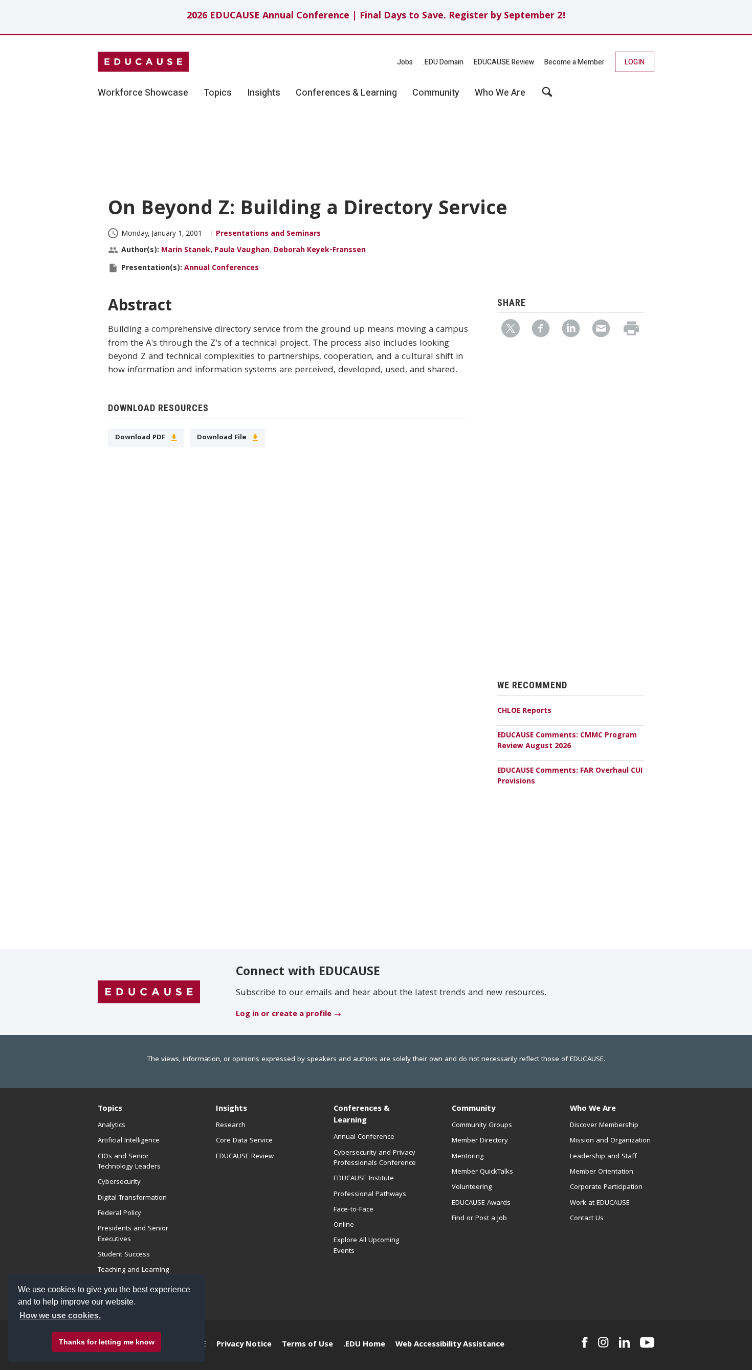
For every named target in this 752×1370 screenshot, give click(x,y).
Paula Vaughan (242, 250)
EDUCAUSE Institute (364, 1178)
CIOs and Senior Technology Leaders (129, 1162)
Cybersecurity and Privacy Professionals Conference (375, 1158)
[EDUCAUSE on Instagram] (603, 1342)
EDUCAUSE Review (504, 62)
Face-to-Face (353, 1210)
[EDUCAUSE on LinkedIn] (624, 1342)
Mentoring (467, 1156)
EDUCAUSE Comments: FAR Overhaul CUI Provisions (570, 776)
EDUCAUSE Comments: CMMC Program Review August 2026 (567, 741)
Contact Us (587, 1218)
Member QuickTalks (482, 1172)
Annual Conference (364, 1137)
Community (473, 1109)
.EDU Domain (443, 62)
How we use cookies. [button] (60, 1315)
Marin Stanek (185, 250)
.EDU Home (364, 1345)
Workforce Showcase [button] (143, 93)
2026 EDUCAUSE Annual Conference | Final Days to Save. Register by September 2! (376, 17)
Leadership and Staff (603, 1156)
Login (635, 62)
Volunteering (472, 1187)
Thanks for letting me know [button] (106, 1342)
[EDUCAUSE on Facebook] (584, 1342)
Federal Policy (119, 1213)
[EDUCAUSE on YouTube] (647, 1342)
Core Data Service (244, 1141)
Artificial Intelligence (129, 1141)
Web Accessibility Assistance (449, 1345)
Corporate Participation (606, 1187)
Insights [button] (263, 93)
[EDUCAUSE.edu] (143, 62)
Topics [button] (218, 93)
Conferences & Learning (362, 1115)
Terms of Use (307, 1345)
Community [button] (435, 93)
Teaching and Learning (133, 1270)
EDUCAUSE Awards (481, 1203)
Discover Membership (604, 1125)
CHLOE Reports (524, 711)
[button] (547, 95)
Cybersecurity (119, 1182)
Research (231, 1125)
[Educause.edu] (149, 992)
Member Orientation (601, 1172)
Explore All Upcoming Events (366, 1245)
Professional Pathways (370, 1194)
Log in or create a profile (283, 1014)
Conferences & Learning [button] (346, 93)
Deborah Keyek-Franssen (320, 250)
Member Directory (480, 1141)
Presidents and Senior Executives (133, 1234)
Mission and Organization (610, 1141)
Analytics (111, 1125)
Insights (231, 1109)
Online (344, 1225)
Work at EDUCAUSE (600, 1203)
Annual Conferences (221, 268)
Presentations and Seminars (268, 234)
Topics (110, 1109)
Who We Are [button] (500, 93)
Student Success (124, 1255)
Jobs (405, 62)
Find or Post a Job (479, 1218)
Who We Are (593, 1109)
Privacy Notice (244, 1345)
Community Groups (482, 1125)
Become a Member (574, 62)
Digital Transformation (132, 1198)
